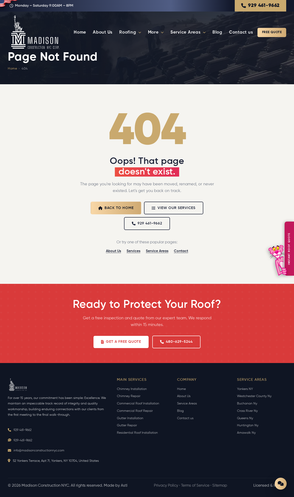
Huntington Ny (247, 425)
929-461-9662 (23, 440)
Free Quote (272, 32)
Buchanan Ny (247, 403)
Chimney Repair (128, 396)
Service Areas (185, 32)
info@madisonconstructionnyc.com (39, 450)
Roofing (127, 32)
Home (80, 32)
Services (133, 251)
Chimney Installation (132, 389)
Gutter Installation (130, 418)
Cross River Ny (247, 411)
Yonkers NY (245, 389)
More (153, 32)
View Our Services (176, 208)
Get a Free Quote (123, 342)
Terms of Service (195, 486)
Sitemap (219, 486)
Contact (181, 251)
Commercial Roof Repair (135, 411)
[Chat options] (281, 484)
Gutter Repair (127, 425)
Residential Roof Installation (137, 432)
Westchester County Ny (254, 396)
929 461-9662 (264, 5)
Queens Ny (245, 418)
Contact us (241, 32)
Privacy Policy (166, 486)
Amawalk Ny (246, 432)
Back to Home (119, 208)
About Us (103, 32)
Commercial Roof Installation (138, 403)
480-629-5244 (179, 342)
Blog (217, 32)
